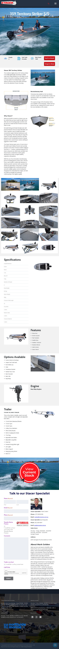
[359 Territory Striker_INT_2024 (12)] (48, 197)
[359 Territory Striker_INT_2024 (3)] (29, 222)
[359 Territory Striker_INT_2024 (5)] (48, 222)
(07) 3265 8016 (20, 617)
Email (8, 507)
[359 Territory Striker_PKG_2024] (10, 247)
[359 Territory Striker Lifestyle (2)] (29, 184)
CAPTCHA (7, 567)
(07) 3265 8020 (45, 604)
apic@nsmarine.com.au (40, 525)
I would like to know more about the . (9, 530)
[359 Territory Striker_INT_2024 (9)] (48, 234)
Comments (7, 536)
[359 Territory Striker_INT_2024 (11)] (29, 197)
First (5, 504)
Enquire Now (49, 64)
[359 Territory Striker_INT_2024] (29, 247)
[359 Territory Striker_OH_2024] (48, 247)
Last (17, 504)
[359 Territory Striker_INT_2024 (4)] (48, 209)
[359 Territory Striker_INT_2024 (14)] (10, 234)
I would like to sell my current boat (14, 564)
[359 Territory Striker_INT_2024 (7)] (10, 209)
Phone (8, 515)
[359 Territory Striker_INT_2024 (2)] (29, 209)
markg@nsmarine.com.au (41, 517)
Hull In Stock (49, 58)
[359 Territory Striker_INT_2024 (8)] (29, 234)
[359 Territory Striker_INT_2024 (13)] (10, 197)
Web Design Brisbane (26, 646)
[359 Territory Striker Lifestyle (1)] (10, 184)
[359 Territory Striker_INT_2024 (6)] (10, 222)
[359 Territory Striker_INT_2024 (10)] (48, 184)
